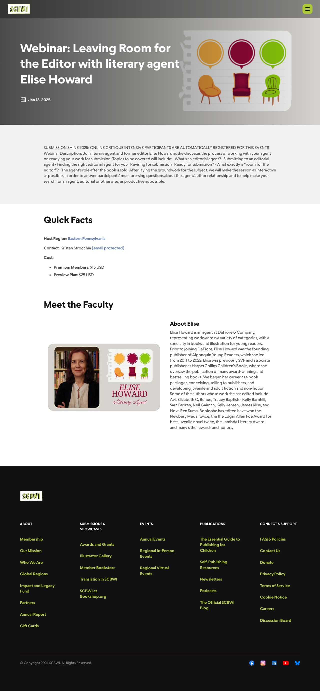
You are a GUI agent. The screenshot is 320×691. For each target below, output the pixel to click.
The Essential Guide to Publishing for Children (220, 545)
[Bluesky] (297, 663)
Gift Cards (29, 625)
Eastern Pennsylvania (87, 238)
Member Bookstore (98, 567)
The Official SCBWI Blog (217, 605)
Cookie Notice (273, 597)
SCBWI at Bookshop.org (93, 593)
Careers (267, 608)
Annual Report (33, 614)
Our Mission (31, 550)
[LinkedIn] (274, 663)
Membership (31, 539)
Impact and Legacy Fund (37, 588)
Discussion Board (275, 620)
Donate (267, 562)
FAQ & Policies (273, 539)
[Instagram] (263, 663)
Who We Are (31, 562)
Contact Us (270, 550)
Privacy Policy (272, 573)
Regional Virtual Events (154, 570)
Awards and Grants (97, 544)
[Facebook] (251, 663)
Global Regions (34, 573)
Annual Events (153, 539)
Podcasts (208, 590)
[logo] (19, 9)
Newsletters (211, 579)
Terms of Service (275, 585)
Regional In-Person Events (157, 553)
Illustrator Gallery (96, 555)
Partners (27, 602)
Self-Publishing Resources (213, 564)
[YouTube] (286, 663)
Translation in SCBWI (98, 579)
